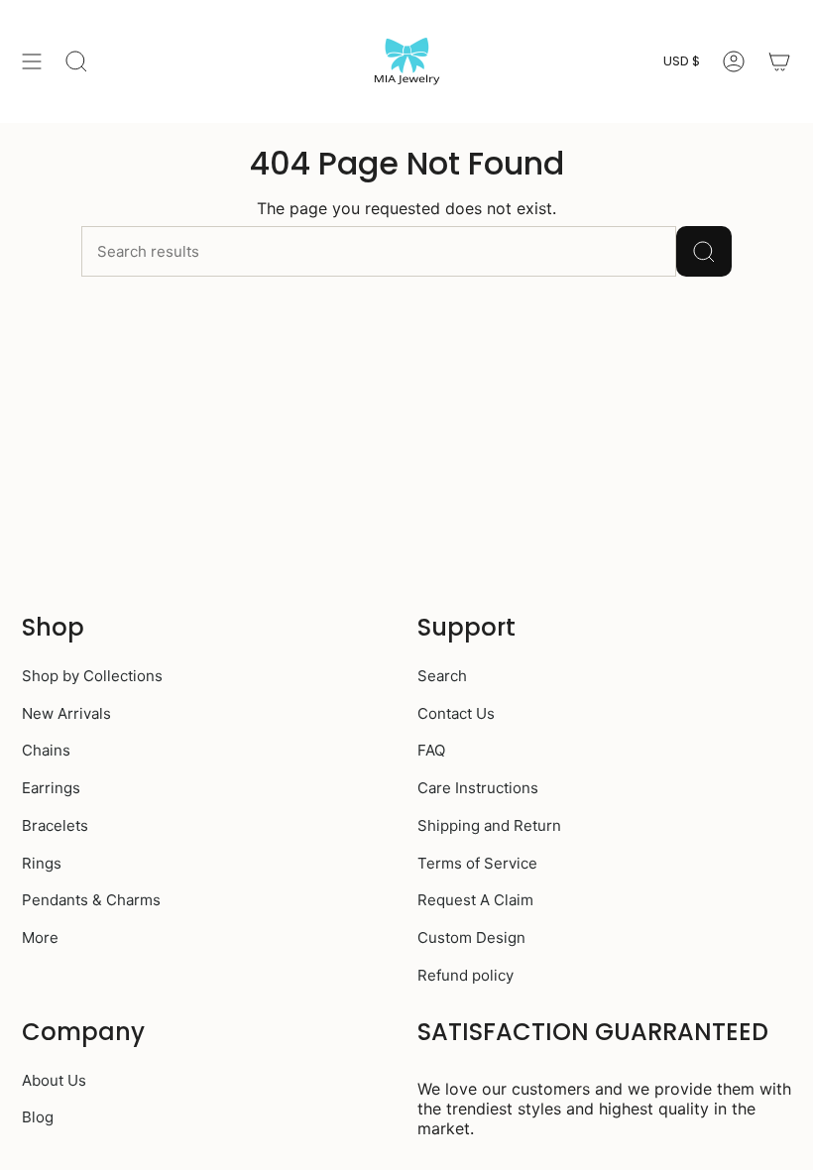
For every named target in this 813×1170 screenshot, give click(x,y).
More (40, 937)
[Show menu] (32, 61)
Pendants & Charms (91, 899)
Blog (38, 1117)
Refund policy (465, 975)
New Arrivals (66, 713)
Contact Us (456, 713)
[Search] (704, 251)
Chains (46, 750)
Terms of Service (477, 863)
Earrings (51, 787)
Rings (41, 863)
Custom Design (471, 937)
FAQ (431, 750)
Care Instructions (477, 787)
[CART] (779, 61)
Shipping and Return (489, 825)
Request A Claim (475, 899)
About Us (54, 1080)
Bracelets (55, 825)
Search (442, 675)
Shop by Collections (92, 675)
